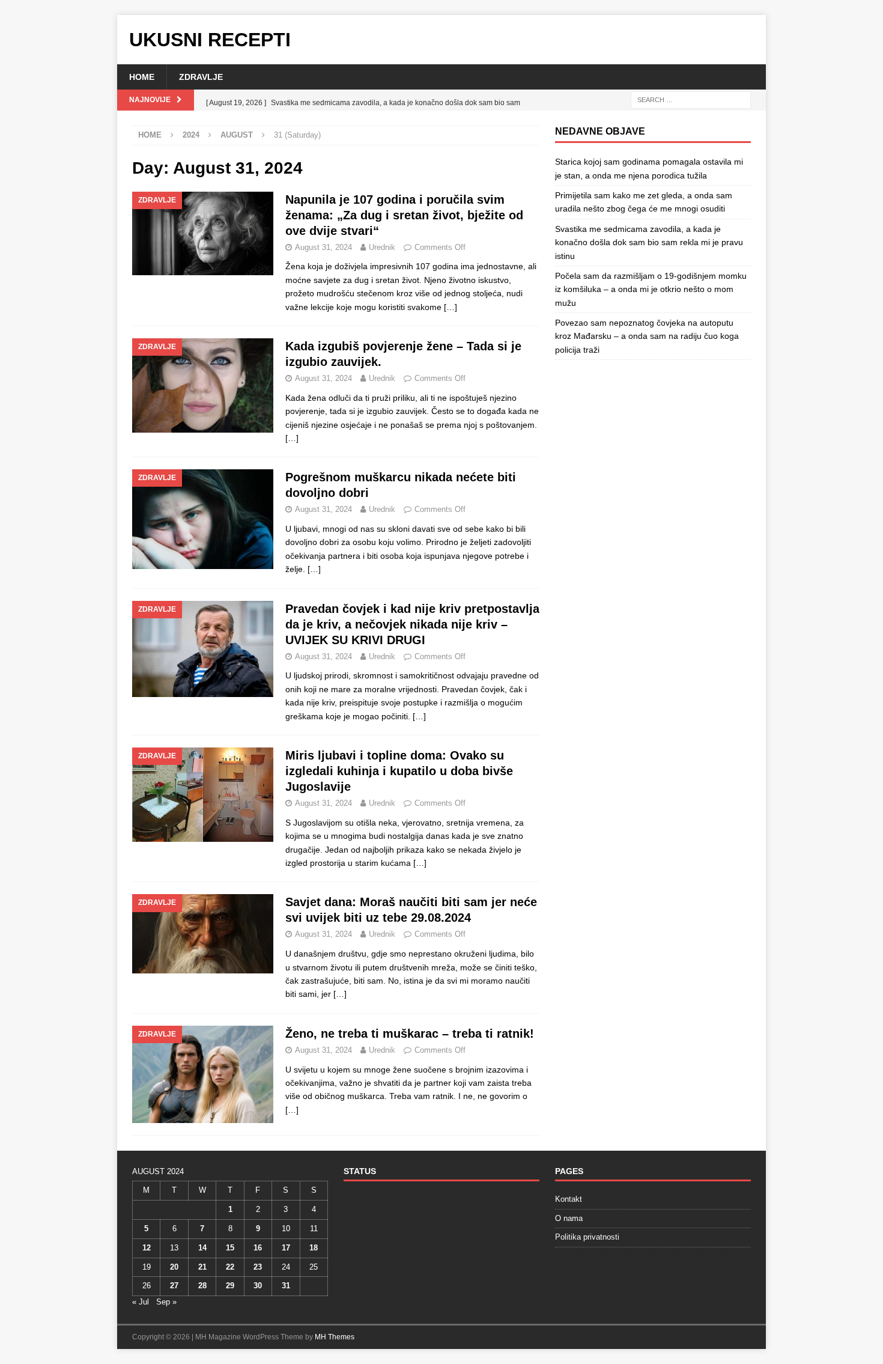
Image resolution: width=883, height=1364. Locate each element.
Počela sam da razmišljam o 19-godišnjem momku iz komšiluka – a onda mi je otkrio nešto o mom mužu (651, 289)
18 (313, 1247)
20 (174, 1266)
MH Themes (334, 1337)
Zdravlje (201, 77)
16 (257, 1247)
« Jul (140, 1301)
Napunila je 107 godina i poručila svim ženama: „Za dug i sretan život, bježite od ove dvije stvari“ (404, 215)
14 (202, 1247)
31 (286, 1285)
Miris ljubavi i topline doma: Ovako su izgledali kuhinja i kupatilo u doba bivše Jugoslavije (399, 771)
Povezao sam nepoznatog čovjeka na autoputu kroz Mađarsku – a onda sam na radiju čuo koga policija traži (647, 336)
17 (286, 1247)
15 (230, 1247)
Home (141, 77)
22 (230, 1266)
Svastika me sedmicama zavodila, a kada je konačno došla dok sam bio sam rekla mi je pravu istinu (649, 242)
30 (257, 1285)
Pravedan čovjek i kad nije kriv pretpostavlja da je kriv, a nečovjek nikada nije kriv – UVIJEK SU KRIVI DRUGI (412, 624)
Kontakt (568, 1199)
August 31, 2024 (323, 247)
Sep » (166, 1301)
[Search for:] (691, 100)
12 (146, 1247)
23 (257, 1266)
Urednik (382, 247)
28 (202, 1285)
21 (202, 1266)
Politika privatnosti (587, 1236)
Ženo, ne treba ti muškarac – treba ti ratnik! (409, 1033)
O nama (569, 1218)
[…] (450, 307)
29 (230, 1285)
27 (174, 1285)
